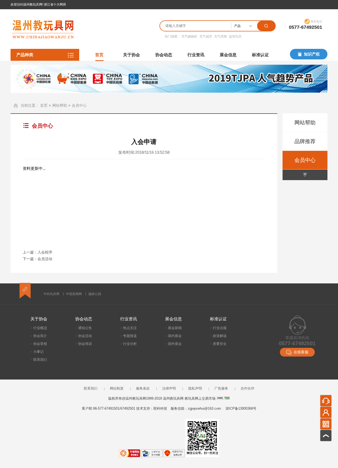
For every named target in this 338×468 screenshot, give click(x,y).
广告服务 (221, 388)
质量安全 (218, 344)
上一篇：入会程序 (37, 252)
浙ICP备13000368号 (241, 408)
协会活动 (83, 336)
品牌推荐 (305, 141)
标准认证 (260, 55)
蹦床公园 (94, 294)
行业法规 (218, 328)
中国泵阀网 (74, 294)
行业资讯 (195, 55)
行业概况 (38, 328)
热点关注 (128, 328)
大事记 (37, 352)
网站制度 (117, 388)
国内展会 (173, 336)
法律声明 (169, 388)
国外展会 (173, 344)
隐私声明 (195, 388)
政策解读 (218, 336)
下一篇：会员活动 (37, 259)
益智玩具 (235, 36)
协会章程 (38, 344)
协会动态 (163, 55)
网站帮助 (59, 105)
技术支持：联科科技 (151, 408)
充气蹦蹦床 (189, 36)
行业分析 (128, 344)
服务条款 (143, 388)
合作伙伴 (247, 388)
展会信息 (228, 55)
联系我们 (38, 360)
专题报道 (128, 336)
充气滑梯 (220, 36)
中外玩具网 (51, 294)
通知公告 (83, 328)
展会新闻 (173, 328)
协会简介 (38, 336)
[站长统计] (223, 398)
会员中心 (79, 105)
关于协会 (131, 55)
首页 (99, 55)
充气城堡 (205, 36)
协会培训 (83, 344)
